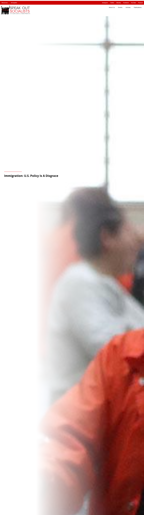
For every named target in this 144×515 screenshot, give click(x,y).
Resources (5, 2)
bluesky (118, 2)
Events (120, 7)
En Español (14, 2)
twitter (112, 2)
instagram (105, 2)
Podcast (140, 2)
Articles (128, 7)
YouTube (133, 2)
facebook (126, 2)
